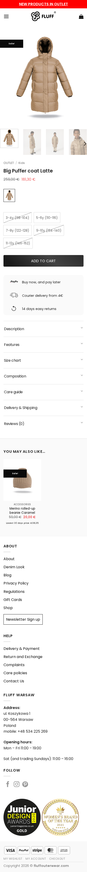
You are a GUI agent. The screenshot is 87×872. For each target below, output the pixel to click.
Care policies (15, 673)
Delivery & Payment (21, 648)
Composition (15, 376)
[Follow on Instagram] (16, 784)
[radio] (17, 217)
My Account (36, 859)
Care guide (13, 392)
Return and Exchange (22, 656)
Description (14, 329)
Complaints (14, 665)
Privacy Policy (16, 583)
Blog (7, 575)
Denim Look (14, 567)
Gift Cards (12, 599)
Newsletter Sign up (23, 619)
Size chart (12, 360)
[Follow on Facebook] (8, 784)
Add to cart (43, 261)
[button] (6, 16)
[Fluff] (43, 16)
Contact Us (13, 681)
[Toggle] (82, 328)
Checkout (57, 859)
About (9, 559)
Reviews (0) (14, 423)
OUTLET (8, 163)
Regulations (14, 591)
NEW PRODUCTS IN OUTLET (43, 4)
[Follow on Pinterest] (25, 784)
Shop (8, 607)
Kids (22, 163)
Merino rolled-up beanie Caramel (22, 511)
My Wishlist (13, 859)
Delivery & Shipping (20, 407)
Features (11, 344)
